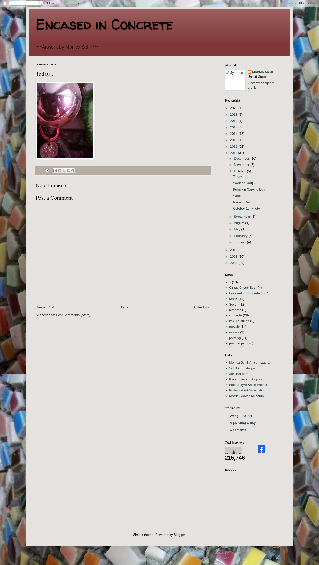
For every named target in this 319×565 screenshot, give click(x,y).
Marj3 (233, 299)
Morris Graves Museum (246, 396)
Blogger (179, 535)
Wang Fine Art (241, 416)
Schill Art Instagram (243, 368)
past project (237, 343)
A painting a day (243, 423)
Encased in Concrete (104, 24)
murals (234, 332)
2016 (234, 121)
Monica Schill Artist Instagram (251, 362)
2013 (234, 140)
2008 (234, 263)
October (240, 171)
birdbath (235, 310)
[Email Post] (46, 170)
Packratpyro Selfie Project (248, 385)
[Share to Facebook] (68, 170)
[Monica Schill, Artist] (261, 451)
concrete (235, 315)
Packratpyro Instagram (246, 379)
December (242, 158)
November (242, 165)
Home (124, 307)
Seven (233, 304)
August (239, 223)
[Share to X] (64, 170)
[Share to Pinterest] (73, 170)
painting (235, 338)
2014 (234, 133)
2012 (234, 146)
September (242, 216)
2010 (234, 250)
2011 (234, 153)
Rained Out (241, 202)
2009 (234, 256)
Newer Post (45, 307)
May (237, 229)
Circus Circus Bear (243, 287)
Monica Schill (263, 72)
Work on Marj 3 (244, 183)
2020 (234, 108)
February (241, 236)
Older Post (202, 307)
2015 (234, 127)
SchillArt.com (238, 374)
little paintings (239, 321)
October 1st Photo (246, 208)
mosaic (234, 326)
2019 (234, 114)
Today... (239, 176)
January (240, 242)
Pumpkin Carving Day (249, 189)
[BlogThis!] (59, 170)
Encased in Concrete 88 (247, 293)
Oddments (238, 430)
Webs (237, 196)
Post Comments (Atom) (73, 315)
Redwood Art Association (247, 390)
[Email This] (55, 170)
